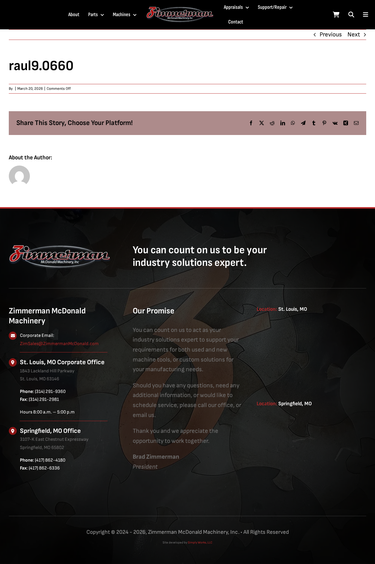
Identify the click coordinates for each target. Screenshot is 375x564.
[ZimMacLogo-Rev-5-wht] (180, 9)
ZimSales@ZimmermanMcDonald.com (59, 344)
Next (353, 34)
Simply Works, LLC (200, 542)
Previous (331, 34)
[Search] (351, 14)
